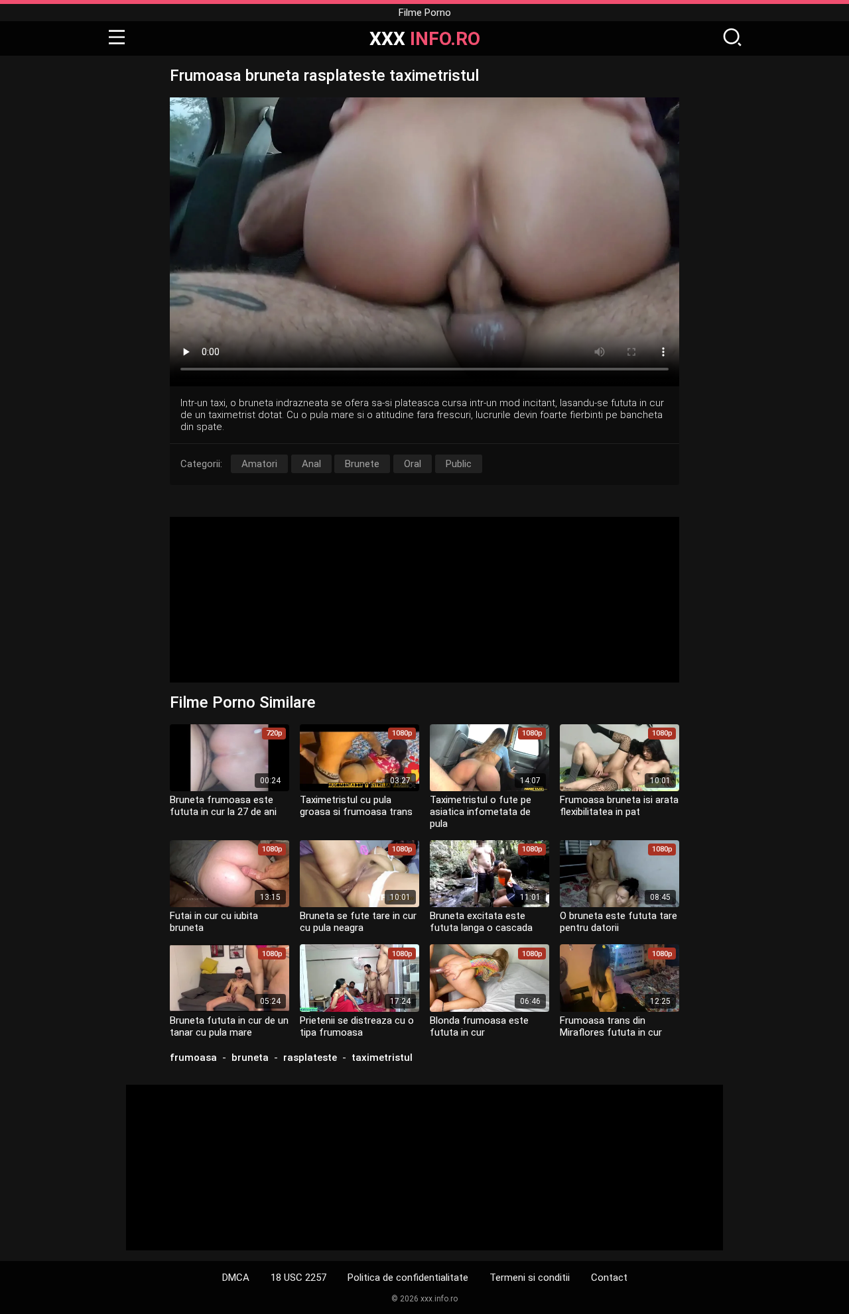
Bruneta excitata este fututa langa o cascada (481, 922)
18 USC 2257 (298, 1278)
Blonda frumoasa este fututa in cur (479, 1026)
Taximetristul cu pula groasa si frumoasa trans (356, 806)
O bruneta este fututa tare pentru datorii (618, 922)
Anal (311, 464)
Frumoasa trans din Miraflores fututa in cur (611, 1026)
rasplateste (310, 1058)
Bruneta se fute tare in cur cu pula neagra (358, 922)
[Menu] (116, 38)
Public (459, 464)
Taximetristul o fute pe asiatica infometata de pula (480, 812)
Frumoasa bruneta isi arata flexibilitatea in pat (619, 806)
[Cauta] (732, 38)
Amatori (259, 464)
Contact (609, 1278)
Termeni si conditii (530, 1278)
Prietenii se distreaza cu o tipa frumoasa (357, 1026)
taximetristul (382, 1058)
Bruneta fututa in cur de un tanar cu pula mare (229, 1026)
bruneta (250, 1058)
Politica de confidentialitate (408, 1278)
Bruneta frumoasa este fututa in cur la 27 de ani (223, 806)
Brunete (362, 464)
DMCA (235, 1278)
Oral (412, 464)
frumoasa (193, 1058)
